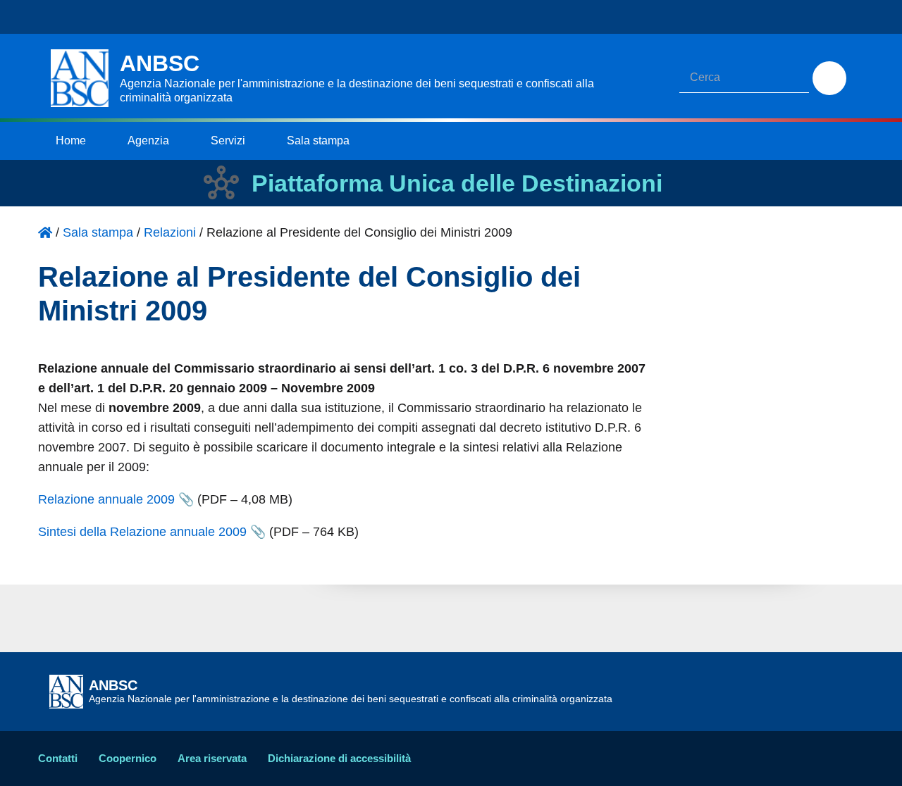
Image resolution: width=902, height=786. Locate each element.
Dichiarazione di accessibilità (339, 758)
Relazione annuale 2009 (106, 499)
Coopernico (127, 758)
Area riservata (212, 758)
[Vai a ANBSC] (45, 232)
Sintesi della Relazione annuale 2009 (142, 532)
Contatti (58, 758)
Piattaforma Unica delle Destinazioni (457, 183)
